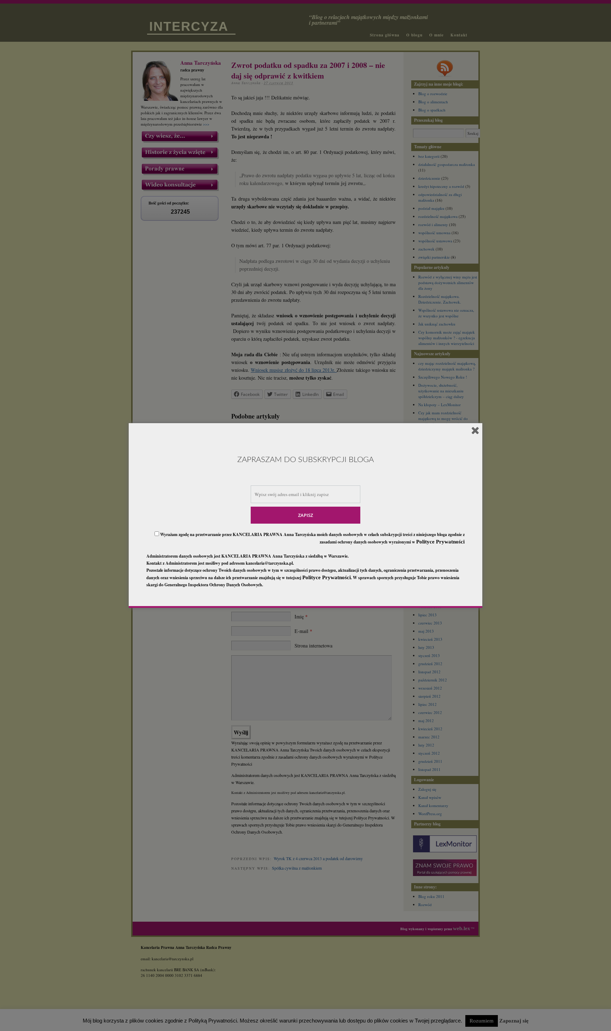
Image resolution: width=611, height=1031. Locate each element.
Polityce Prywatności (440, 542)
